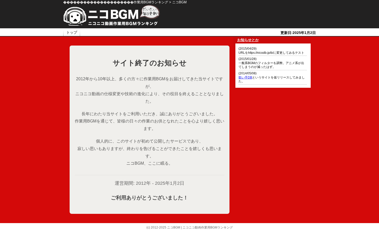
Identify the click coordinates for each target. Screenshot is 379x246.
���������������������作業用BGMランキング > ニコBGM (125, 2)
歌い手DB (245, 77)
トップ (71, 32)
